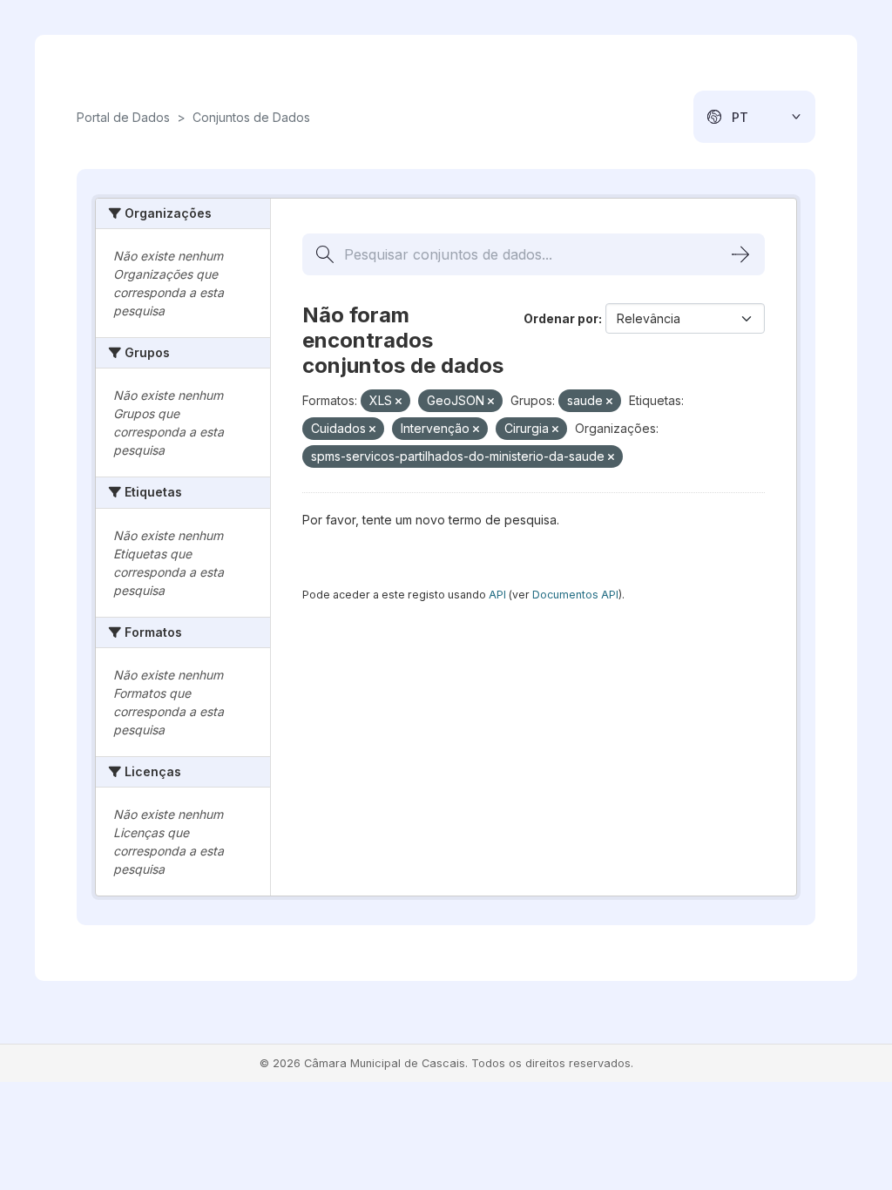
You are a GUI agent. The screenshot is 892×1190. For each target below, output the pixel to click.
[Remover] (398, 402)
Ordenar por (561, 318)
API (497, 594)
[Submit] (740, 254)
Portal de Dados (123, 117)
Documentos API (575, 594)
